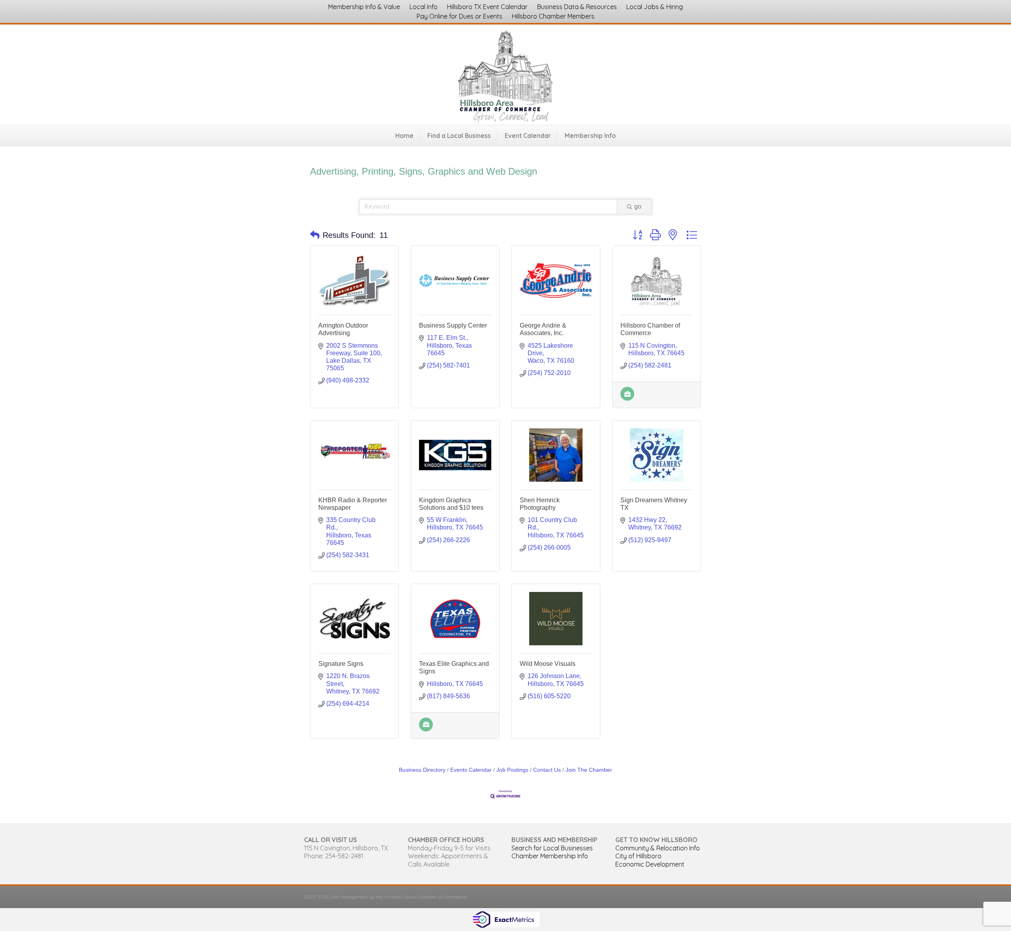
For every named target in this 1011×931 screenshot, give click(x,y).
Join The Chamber (589, 770)
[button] (314, 235)
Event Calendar (528, 135)
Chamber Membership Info (549, 856)
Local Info (424, 7)
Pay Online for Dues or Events (459, 16)
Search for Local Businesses (552, 848)
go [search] (637, 206)
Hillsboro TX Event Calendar (487, 7)
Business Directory (422, 770)
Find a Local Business (459, 135)
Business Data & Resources (577, 7)
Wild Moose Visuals (547, 663)
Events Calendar (471, 770)
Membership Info (590, 135)
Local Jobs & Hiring (654, 7)
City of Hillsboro (638, 856)
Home (404, 135)
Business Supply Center (453, 325)
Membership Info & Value (364, 7)
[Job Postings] (627, 398)
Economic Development (649, 864)
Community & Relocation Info (657, 848)
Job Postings (512, 770)
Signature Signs (340, 663)
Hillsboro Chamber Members (553, 16)
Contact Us (547, 770)
